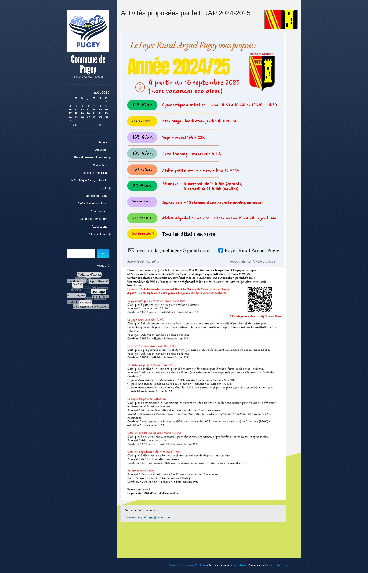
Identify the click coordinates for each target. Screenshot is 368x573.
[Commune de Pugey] (88, 31)
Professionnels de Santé (92, 203)
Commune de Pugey (88, 64)
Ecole (103, 188)
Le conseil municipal (95, 172)
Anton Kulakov (238, 565)
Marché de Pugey (96, 195)
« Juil (76, 125)
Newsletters (100, 165)
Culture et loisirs (97, 234)
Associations (99, 226)
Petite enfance (98, 211)
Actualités (101, 149)
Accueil (102, 142)
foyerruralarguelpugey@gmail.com (147, 517)
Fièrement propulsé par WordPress (187, 565)
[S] (103, 253)
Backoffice (282, 565)
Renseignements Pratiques (90, 157)
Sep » (100, 125)
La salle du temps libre (93, 218)
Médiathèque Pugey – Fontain (89, 180)
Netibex (269, 565)
